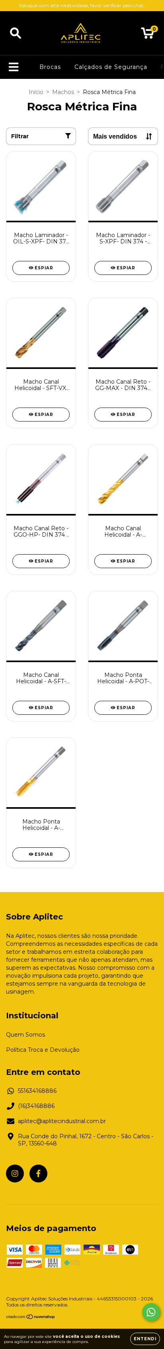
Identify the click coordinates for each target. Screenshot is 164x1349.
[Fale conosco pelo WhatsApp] (151, 1312)
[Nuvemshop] (31, 1318)
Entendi (145, 1338)
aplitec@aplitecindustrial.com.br (62, 1121)
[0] (147, 35)
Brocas (50, 67)
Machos (63, 92)
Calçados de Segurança (110, 67)
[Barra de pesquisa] (15, 33)
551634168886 (37, 1090)
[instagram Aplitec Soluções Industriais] (15, 1173)
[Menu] (14, 67)
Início (36, 92)
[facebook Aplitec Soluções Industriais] (38, 1173)
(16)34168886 (36, 1106)
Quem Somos (25, 1034)
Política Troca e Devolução (43, 1049)
